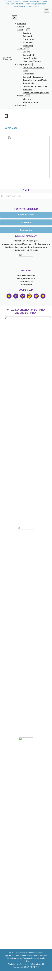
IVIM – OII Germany (26, 236)
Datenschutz (26, 230)
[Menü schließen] (14, 17)
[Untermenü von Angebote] (28, 29)
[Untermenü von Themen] (27, 48)
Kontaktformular (26, 215)
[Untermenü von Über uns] (28, 95)
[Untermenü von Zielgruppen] (31, 64)
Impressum (26, 222)
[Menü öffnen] (46, 10)
